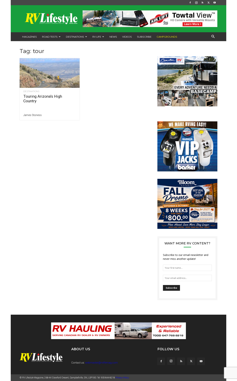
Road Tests (50, 36)
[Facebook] (190, 2)
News (113, 36)
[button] (212, 37)
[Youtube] (214, 2)
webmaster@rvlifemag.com (101, 362)
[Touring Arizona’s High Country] (50, 73)
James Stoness (32, 115)
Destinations (75, 36)
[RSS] (202, 2)
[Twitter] (208, 2)
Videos (127, 36)
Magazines (29, 36)
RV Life (96, 36)
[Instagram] (196, 2)
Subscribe (144, 36)
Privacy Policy (122, 377)
